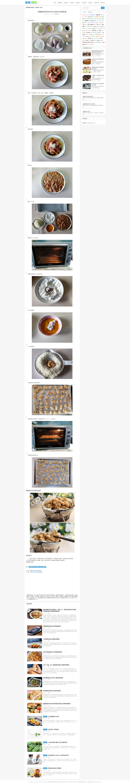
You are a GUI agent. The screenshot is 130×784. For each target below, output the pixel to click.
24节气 (100, 38)
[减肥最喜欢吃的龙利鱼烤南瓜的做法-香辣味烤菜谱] (34, 708)
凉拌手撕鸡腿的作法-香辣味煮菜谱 (52, 652)
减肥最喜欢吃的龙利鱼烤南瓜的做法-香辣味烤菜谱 (56, 703)
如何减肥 (88, 32)
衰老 (100, 30)
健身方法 (78, 2)
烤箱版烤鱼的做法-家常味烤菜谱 (52, 626)
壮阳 (98, 32)
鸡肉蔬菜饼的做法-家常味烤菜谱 (52, 691)
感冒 (93, 28)
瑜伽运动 (98, 40)
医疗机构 (90, 16)
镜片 (84, 28)
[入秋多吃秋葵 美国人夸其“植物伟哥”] (34, 747)
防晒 (97, 24)
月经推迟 (89, 38)
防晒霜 (86, 20)
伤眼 (88, 28)
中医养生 (102, 2)
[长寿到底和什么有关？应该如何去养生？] (34, 759)
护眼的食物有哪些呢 (91, 22)
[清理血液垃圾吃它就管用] (34, 772)
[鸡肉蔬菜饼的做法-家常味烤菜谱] (34, 695)
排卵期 (91, 14)
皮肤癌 (97, 36)
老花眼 (89, 44)
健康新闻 (60, 2)
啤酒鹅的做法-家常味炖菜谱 (35, 570)
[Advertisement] (52, 583)
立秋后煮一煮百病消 (53, 729)
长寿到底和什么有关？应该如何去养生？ (59, 755)
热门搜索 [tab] (84, 12)
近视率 (94, 26)
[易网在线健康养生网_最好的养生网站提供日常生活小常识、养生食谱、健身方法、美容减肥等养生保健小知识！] (31, 2)
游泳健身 (98, 42)
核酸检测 (97, 34)
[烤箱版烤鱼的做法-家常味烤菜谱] (34, 630)
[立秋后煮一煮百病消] (34, 734)
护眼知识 (90, 2)
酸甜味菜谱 (84, 14)
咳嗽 (95, 18)
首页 (55, 2)
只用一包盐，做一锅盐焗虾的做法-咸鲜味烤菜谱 (56, 665)
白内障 (98, 28)
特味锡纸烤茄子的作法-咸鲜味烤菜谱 (53, 678)
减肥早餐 (98, 14)
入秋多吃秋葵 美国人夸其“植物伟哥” (58, 742)
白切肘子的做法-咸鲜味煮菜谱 (36, 572)
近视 (83, 24)
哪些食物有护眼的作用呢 (87, 42)
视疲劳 (92, 40)
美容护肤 (96, 2)
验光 (94, 32)
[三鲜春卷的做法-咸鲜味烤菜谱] (34, 643)
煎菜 (92, 36)
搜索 (103, 7)
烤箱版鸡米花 (34, 567)
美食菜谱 (84, 2)
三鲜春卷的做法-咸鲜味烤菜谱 (51, 639)
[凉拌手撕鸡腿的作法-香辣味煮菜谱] (34, 656)
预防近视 (94, 30)
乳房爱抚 (90, 34)
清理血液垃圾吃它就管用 (54, 768)
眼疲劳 (88, 26)
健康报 (96, 16)
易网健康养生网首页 (30, 7)
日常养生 (72, 2)
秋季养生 (89, 18)
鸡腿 (30, 567)
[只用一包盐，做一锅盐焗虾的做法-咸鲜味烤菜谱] (34, 669)
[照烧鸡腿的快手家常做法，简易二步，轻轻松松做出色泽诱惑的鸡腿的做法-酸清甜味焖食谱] (34, 614)
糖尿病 (87, 30)
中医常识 (99, 20)
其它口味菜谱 (40, 567)
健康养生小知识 (91, 782)
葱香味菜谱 (101, 18)
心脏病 (86, 40)
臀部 (83, 22)
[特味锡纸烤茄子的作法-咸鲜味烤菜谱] (34, 682)
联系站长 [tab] (90, 12)
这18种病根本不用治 (53, 716)
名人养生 (101, 26)
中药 (100, 22)
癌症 (95, 38)
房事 (103, 34)
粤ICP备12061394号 (97, 782)
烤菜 (41, 7)
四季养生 (66, 2)
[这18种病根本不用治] (34, 721)
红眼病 (86, 36)
